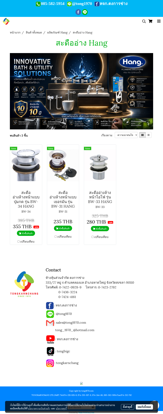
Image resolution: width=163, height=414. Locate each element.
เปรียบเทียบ (27, 241)
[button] (143, 21)
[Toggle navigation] (158, 21)
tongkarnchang (67, 362)
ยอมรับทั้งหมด (144, 406)
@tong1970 (64, 313)
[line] (50, 313)
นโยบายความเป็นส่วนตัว (39, 408)
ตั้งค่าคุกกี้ (127, 406)
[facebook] (50, 305)
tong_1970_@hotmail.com (74, 329)
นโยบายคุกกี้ (61, 408)
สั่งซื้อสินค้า (27, 233)
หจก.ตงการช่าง (67, 305)
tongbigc (63, 351)
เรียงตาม (108, 135)
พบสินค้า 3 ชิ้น (19, 135)
